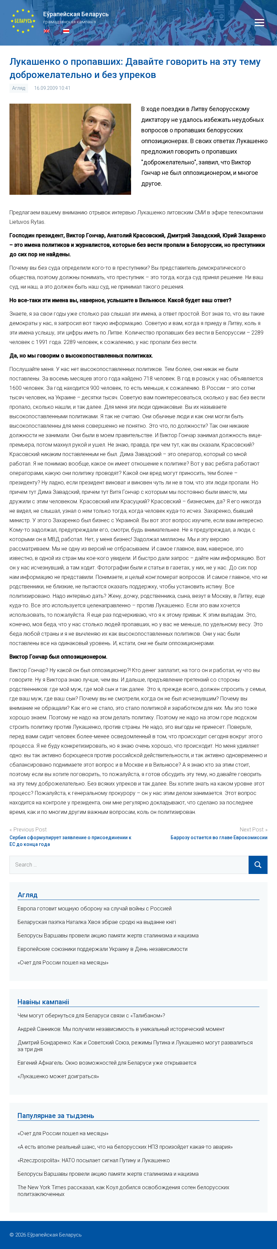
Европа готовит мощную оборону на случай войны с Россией (95, 908)
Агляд (18, 88)
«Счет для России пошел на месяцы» (63, 962)
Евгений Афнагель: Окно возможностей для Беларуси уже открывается (107, 1063)
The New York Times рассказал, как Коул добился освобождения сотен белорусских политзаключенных (123, 1190)
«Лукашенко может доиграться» (58, 1076)
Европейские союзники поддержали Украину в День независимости (102, 949)
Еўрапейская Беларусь (76, 14)
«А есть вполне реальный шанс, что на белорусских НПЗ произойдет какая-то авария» (125, 1147)
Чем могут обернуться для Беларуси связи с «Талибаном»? (91, 1015)
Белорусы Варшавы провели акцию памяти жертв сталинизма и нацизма (108, 935)
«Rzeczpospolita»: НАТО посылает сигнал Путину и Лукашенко (94, 1160)
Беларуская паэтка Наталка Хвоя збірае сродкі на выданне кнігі (97, 922)
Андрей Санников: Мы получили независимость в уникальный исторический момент (121, 1029)
